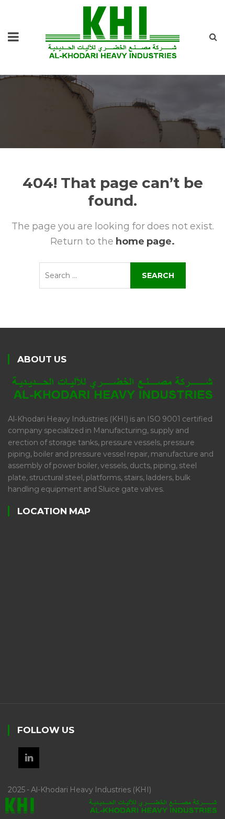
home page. (145, 241)
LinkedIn (28, 757)
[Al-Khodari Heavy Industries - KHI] (113, 31)
